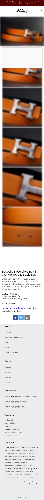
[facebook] (15, 317)
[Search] (36, 10)
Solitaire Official (24, 497)
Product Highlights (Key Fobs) (15, 401)
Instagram (8, 372)
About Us (8, 332)
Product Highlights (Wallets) (14, 407)
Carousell (8, 377)
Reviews (7, 347)
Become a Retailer (11, 353)
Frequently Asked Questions (14, 337)
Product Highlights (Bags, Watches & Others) (21, 396)
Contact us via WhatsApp (14, 308)
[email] (27, 317)
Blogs (6, 342)
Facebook (8, 367)
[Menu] (2, 10)
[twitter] (21, 317)
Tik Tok (7, 382)
